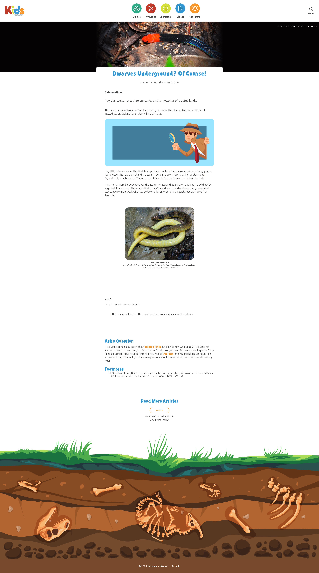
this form (168, 353)
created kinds (153, 346)
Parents (176, 566)
